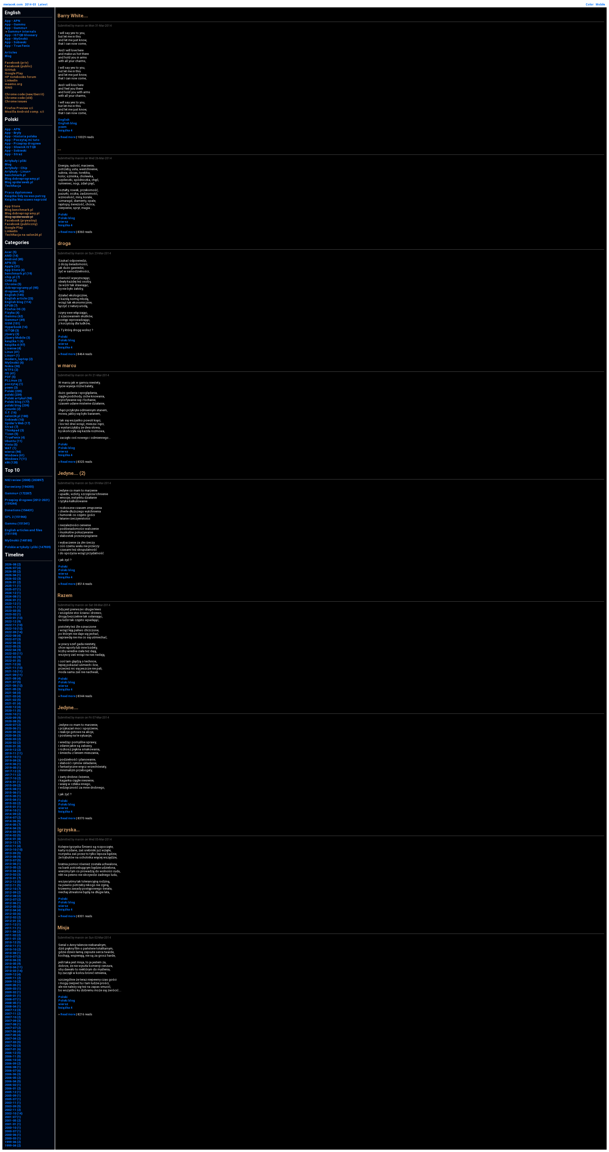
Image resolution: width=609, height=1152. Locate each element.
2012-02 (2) (13, 917)
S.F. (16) (11, 412)
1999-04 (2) (13, 1145)
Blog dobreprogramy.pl (22, 178)
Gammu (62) (14, 316)
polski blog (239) (17, 405)
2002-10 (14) (14, 1113)
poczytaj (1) (14, 384)
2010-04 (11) (14, 967)
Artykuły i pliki (15, 161)
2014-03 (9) (13, 832)
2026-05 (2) (13, 571)
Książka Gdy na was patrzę (25, 196)
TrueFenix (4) (15, 437)
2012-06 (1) (13, 903)
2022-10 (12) (14, 628)
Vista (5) (11, 444)
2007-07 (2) (13, 1028)
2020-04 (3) (13, 735)
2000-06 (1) (13, 1135)
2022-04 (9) (13, 650)
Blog (8, 56)
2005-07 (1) (13, 1099)
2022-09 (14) (14, 632)
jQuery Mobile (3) (17, 337)
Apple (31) (12, 266)
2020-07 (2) (13, 725)
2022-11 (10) (14, 625)
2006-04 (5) (13, 1081)
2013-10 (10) (14, 849)
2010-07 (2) (13, 956)
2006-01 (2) (13, 1088)
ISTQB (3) (12, 330)
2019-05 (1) (13, 767)
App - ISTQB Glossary (21, 35)
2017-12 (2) (13, 771)
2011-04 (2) (13, 931)
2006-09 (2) (13, 1063)
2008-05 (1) (13, 1003)
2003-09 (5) (13, 1106)
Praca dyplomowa (18, 192)
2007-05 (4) (13, 1035)
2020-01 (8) (13, 746)
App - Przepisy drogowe (23, 143)
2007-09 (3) (13, 1020)
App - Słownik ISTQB (20, 147)
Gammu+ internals (22, 31)
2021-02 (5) (13, 700)
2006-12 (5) (13, 1053)
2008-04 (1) (13, 1006)
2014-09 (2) (13, 814)
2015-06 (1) (13, 792)
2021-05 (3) (13, 689)
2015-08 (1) (13, 789)
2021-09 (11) (14, 675)
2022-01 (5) (13, 660)
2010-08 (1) (13, 953)
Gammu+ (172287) (18, 493)
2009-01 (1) (13, 996)
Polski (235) (13, 391)
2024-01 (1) (13, 600)
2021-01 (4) (13, 703)
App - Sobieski (15, 42)
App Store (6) (15, 270)
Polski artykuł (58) (18, 398)
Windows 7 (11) (16, 459)
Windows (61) (15, 455)
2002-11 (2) (13, 1110)
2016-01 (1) (13, 782)
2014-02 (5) (13, 835)
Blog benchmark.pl (19, 210)
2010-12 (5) (13, 942)
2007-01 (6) (13, 1049)
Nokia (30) (12, 366)
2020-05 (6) (13, 732)
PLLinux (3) (13, 380)
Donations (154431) (19, 510)
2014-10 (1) (13, 810)
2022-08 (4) (13, 635)
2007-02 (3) (13, 1045)
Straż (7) (11, 427)
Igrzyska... (69, 830)
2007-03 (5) (13, 1042)
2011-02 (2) (13, 935)
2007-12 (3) (13, 1010)
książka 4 (65, 130)
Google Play (14, 73)
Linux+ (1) (12, 355)
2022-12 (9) (13, 621)
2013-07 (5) (13, 860)
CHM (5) (11, 280)
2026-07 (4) (13, 568)
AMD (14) (11, 255)
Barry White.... (73, 16)
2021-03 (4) (13, 696)
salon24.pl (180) (16, 416)
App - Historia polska (21, 136)
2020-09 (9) (13, 717)
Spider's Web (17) (17, 423)
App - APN (12, 21)
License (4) (13, 348)
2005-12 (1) (13, 1092)
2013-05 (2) (13, 867)
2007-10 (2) (13, 1017)
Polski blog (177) (17, 402)
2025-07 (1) (13, 589)
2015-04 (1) (13, 799)
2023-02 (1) (13, 614)
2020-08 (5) (13, 721)
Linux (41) (12, 352)
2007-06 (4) (13, 1031)
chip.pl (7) (12, 277)
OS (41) (10, 373)
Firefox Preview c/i (19, 108)
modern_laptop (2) (19, 359)
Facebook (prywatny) (21, 220)
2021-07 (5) (13, 682)
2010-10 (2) (13, 949)
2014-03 (30, 4)
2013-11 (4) (13, 846)
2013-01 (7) (13, 878)
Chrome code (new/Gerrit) (24, 94)
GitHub (10, 70)
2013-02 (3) (13, 874)
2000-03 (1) (13, 1138)
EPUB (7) (11, 305)
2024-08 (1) (13, 596)
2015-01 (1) (13, 807)
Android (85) (14, 259)
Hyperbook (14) (16, 327)
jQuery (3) (12, 334)
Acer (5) (11, 252)
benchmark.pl (15, 175)
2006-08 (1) (13, 1067)
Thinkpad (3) (14, 430)
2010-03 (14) (14, 971)
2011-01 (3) (13, 938)
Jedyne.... (68, 707)
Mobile (600, 4)
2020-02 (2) (13, 742)
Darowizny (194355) (19, 486)
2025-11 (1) (13, 586)
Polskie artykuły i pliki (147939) (28, 547)
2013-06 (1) (13, 864)
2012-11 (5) (13, 885)
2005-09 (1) (13, 1095)
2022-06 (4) (13, 643)
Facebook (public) (18, 66)
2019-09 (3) (13, 760)
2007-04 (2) (13, 1038)
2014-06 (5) (13, 821)
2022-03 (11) (14, 653)
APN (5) (10, 263)
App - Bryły (13, 133)
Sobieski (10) (14, 419)
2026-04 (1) (13, 575)
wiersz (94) (13, 451)
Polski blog (66, 218)
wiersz (63, 221)
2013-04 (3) (13, 871)
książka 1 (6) (14, 341)
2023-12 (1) (13, 603)
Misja (63, 927)
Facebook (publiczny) (21, 224)
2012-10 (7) (13, 889)
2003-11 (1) (13, 1102)
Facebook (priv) (17, 62)
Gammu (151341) (17, 523)
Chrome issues (16, 101)
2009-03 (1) (13, 988)
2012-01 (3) (13, 921)
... (59, 148)
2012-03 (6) (13, 914)
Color (590, 4)
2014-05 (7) (13, 824)
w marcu (67, 365)
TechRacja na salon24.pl (23, 234)
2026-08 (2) (13, 564)
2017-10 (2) (13, 778)
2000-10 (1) (13, 1127)
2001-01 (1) (13, 1124)
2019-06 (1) (13, 764)
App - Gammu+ (16, 28)
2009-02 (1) (13, 992)
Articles (11, 52)
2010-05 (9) (13, 963)
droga (64, 243)
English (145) (14, 295)
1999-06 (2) (13, 1142)
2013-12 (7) (13, 842)
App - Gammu (15, 24)
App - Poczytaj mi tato (22, 140)
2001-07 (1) (13, 1117)
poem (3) (11, 387)
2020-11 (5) (13, 710)
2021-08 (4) (13, 678)
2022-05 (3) (13, 646)
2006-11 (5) (13, 1056)
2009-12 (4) (13, 974)
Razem (65, 595)
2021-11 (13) (14, 668)
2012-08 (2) (13, 896)
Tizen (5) (11, 434)
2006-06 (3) (13, 1074)
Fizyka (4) (12, 312)
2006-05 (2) (13, 1078)
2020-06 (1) (13, 728)
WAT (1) (10, 448)
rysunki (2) (13, 409)
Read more (67, 137)
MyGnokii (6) (14, 362)
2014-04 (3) (13, 828)
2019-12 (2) (13, 750)
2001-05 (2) (13, 1120)
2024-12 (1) (13, 593)
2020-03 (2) (13, 739)
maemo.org (13, 84)
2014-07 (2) (13, 817)
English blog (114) (18, 302)
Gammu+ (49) (15, 320)
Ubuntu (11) (13, 441)
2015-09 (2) (13, 785)
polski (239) (13, 394)
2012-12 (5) (13, 881)
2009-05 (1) (13, 985)
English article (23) (19, 298)
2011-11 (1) (13, 928)
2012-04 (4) (13, 910)
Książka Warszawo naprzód (26, 199)
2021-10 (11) (14, 671)
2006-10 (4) (13, 1060)
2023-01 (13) (14, 618)
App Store (12, 206)
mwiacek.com (13, 4)
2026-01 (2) (13, 582)
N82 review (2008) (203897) (24, 480)
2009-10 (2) (13, 981)
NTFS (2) (11, 369)
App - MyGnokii (16, 38)
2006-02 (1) (13, 1085)
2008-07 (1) (13, 999)
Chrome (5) (13, 284)
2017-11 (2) (13, 774)
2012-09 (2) (13, 892)
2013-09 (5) (13, 853)
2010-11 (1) (13, 946)
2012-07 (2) (13, 899)
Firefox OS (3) (15, 309)
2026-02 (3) (13, 578)
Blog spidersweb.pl (19, 182)
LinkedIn (11, 80)
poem (62, 127)
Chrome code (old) (19, 98)
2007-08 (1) (13, 1024)
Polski (63, 214)
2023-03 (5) (13, 610)
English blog (67, 123)
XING (8, 87)
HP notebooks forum (20, 77)
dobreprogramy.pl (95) (22, 287)
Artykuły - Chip (16, 168)
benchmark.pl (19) (18, 273)
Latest (43, 4)
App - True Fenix (17, 46)
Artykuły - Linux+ (18, 171)
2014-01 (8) (13, 839)
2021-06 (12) (14, 685)
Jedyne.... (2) (71, 473)
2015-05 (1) (13, 796)
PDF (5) (10, 377)
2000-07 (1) (13, 1131)
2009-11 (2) (13, 978)
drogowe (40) (14, 291)
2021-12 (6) (13, 664)
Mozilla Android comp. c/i (24, 111)
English (63, 119)
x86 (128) (11, 462)
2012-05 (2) (13, 906)
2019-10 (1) (13, 757)
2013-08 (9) (13, 856)
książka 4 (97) (15, 345)
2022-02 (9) (13, 657)
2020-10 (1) (13, 714)
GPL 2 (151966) (16, 517)
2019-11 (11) (14, 753)
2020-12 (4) (13, 707)
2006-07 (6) (13, 1070)
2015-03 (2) (13, 803)
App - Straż (13, 154)
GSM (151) (12, 323)
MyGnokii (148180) (18, 540)
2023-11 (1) (13, 607)
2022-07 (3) (13, 639)
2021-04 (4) (13, 692)
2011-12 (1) (13, 924)
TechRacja (13, 186)
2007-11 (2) (13, 1013)
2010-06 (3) (13, 960)
